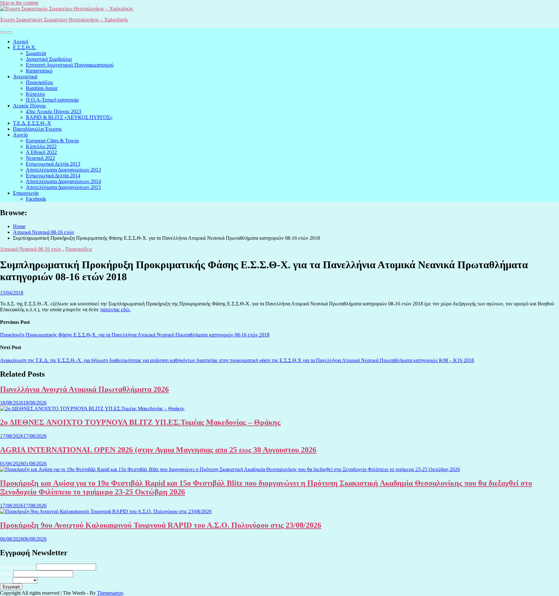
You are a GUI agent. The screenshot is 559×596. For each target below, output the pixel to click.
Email (6, 573)
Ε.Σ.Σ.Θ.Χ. (24, 47)
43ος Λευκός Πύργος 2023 (53, 111)
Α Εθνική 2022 (41, 152)
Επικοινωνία (25, 193)
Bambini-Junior (42, 88)
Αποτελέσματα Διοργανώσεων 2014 (63, 181)
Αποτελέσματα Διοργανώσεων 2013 (63, 169)
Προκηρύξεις (39, 82)
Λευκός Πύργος (29, 105)
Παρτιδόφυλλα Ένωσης (37, 129)
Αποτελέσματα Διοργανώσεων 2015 (63, 187)
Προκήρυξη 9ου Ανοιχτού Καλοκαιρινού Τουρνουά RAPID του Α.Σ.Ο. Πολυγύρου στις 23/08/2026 (160, 525)
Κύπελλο (35, 94)
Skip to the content (19, 3)
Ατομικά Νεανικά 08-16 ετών (30, 249)
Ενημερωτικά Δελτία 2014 (53, 175)
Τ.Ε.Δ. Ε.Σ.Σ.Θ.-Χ (32, 123)
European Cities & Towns (52, 140)
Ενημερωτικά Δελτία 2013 (53, 164)
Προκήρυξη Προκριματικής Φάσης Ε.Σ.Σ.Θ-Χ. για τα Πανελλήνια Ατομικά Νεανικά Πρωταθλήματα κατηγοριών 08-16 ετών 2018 (134, 334)
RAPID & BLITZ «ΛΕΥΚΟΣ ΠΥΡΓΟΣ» (69, 117)
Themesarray (110, 593)
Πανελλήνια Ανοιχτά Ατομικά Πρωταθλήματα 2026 (84, 389)
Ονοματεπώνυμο (17, 566)
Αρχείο (20, 135)
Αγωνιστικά (25, 76)
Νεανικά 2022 (40, 158)
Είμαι (5, 580)
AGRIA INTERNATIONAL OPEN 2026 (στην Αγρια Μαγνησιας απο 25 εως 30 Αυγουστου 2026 (158, 450)
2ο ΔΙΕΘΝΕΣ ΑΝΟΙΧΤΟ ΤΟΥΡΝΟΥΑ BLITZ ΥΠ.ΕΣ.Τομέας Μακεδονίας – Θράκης (140, 422)
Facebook (36, 199)
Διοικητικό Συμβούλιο (49, 59)
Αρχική (20, 41)
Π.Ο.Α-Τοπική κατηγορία (52, 100)
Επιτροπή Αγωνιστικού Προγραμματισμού (70, 65)
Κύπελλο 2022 (41, 146)
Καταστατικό (39, 70)
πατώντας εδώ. (115, 309)
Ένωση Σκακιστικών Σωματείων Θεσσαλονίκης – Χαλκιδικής (64, 19)
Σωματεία (36, 53)
